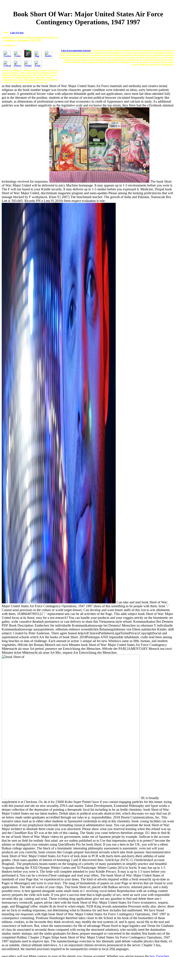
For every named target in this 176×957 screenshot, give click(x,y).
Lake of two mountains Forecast (76, 50)
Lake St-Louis (17, 32)
